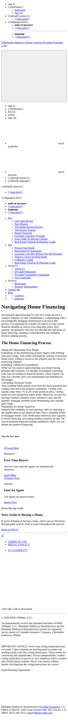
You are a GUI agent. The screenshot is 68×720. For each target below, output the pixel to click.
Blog (10, 292)
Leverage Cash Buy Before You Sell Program (38, 253)
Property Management (26, 286)
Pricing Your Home (25, 247)
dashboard (20, 10)
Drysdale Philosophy (25, 271)
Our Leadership (23, 277)
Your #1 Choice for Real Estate (31, 256)
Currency (19, 295)
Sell (10, 244)
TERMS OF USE (17, 541)
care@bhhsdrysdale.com (39, 712)
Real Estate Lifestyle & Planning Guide (35, 241)
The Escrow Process (25, 230)
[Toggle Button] (34, 76)
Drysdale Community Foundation (32, 274)
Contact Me (14, 289)
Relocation (20, 283)
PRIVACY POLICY (19, 544)
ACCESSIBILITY (18, 550)
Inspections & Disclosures (28, 250)
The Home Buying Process (29, 227)
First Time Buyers (24, 221)
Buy (10, 218)
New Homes (21, 224)
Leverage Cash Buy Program (30, 236)
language (19, 298)
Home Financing (23, 233)
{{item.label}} (22, 19)
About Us (20, 268)
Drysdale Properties (49, 706)
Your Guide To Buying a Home (31, 239)
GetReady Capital (24, 259)
